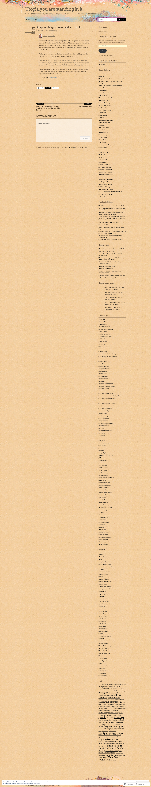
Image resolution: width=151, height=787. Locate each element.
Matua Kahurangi (103, 100)
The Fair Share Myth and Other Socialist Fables (112, 206)
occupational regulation (105, 564)
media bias (118, 724)
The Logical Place (104, 127)
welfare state (122, 755)
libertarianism (102, 529)
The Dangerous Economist (106, 120)
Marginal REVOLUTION (106, 189)
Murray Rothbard (103, 557)
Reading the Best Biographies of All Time (110, 85)
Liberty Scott (102, 140)
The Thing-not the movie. (106, 268)
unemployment (103, 661)
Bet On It (101, 157)
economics (101, 381)
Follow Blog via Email (107, 36)
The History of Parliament (106, 174)
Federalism (102, 435)
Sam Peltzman (102, 626)
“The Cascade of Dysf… (111, 292)
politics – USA (103, 584)
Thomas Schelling (104, 648)
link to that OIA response (74, 47)
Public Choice (102, 596)
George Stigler (103, 453)
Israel (122, 720)
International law (103, 495)
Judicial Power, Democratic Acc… (114, 288)
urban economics (103, 666)
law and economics (104, 522)
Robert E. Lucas (103, 616)
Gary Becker (102, 445)
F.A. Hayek (102, 433)
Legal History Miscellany (106, 179)
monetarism (102, 549)
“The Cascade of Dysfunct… (113, 293)
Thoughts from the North (105, 79)
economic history (103, 379)
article (65, 41)
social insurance (113, 741)
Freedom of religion (111, 715)
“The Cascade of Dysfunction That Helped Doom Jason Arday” (110, 262)
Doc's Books (102, 130)
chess (100, 349)
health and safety (103, 473)
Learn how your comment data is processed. (74, 147)
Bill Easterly (102, 339)
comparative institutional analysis (108, 354)
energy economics (104, 418)
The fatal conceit (112, 745)
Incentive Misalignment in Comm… (114, 303)
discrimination (103, 371)
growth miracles (103, 470)
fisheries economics (104, 443)
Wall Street (102, 668)
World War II (105, 759)
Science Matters (103, 147)
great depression (103, 463)
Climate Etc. (102, 125)
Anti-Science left (114, 689)
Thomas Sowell (103, 651)
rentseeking (102, 606)
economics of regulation (105, 408)
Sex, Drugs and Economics (106, 182)
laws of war (102, 524)
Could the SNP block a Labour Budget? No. (111, 240)
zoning (114, 760)
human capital (102, 480)
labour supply (102, 520)
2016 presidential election (106, 685)
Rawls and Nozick (104, 601)
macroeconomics (103, 534)
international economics (105, 492)
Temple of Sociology (104, 103)
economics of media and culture (107, 403)
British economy (120, 691)
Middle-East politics (105, 726)
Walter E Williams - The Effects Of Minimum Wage (111, 228)
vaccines (118, 753)
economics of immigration (111, 706)
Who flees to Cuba (104, 225)
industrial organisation (105, 485)
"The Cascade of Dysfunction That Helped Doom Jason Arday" (110, 236)
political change (103, 574)
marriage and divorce (111, 724)
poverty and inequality (105, 589)
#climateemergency (85, 105)
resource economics (104, 609)
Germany (104, 720)
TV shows (101, 656)
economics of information (106, 393)
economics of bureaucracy (106, 383)
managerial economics (105, 537)
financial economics (104, 438)
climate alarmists (114, 697)
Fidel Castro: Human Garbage (107, 251)
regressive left (107, 739)
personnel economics (104, 572)
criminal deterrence (115, 704)
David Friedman (103, 364)
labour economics (103, 517)
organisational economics (106, 567)
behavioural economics (105, 336)
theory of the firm (103, 643)
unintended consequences (107, 753)
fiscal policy (102, 440)
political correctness (111, 733)
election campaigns (104, 416)
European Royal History (105, 184)
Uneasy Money (103, 135)
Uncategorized (103, 658)
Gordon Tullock (103, 460)
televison (101, 641)
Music (100, 559)
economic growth (103, 376)
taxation (101, 633)
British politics (104, 692)
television (101, 638)
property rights (103, 594)
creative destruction (111, 701)
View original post (43, 77)
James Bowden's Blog (105, 145)
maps (104, 724)
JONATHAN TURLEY (105, 167)
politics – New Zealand (105, 581)
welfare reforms (103, 675)
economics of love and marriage (107, 398)
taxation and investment (112, 743)
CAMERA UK (103, 108)
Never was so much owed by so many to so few (112, 275)
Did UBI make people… (111, 297)
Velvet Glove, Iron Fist (105, 105)
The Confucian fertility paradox (107, 266)
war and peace (102, 671)
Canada (112, 693)
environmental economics (106, 423)
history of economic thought (106, 478)
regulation (101, 604)
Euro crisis (101, 428)
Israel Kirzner (102, 497)
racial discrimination (107, 734)
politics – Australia (104, 579)
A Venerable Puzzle (104, 152)
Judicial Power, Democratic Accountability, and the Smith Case (112, 209)
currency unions (103, 361)
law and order (113, 722)
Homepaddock (103, 115)
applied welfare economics (106, 329)
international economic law (106, 490)
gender (100, 448)
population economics (105, 586)
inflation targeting (104, 487)
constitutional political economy (108, 356)
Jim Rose (40, 30)
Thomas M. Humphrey (105, 646)
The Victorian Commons (105, 172)
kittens (100, 515)
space (105, 743)
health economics (103, 475)
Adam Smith (102, 319)
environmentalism (104, 425)
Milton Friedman (103, 544)
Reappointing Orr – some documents (58, 27)
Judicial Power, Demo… (111, 287)
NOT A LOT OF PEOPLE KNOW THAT (110, 192)
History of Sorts (103, 160)
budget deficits (103, 341)
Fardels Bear (102, 88)
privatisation (102, 591)
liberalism (101, 527)
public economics (103, 599)
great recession (103, 465)
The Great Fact (111, 750)
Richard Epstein (103, 611)
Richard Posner (103, 614)
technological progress (105, 636)
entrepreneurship (103, 421)
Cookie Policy (36, 783)
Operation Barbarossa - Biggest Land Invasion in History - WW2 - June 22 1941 (112, 232)
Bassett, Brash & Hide (105, 93)
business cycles (103, 344)
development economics (105, 369)
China (113, 695)
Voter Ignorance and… (110, 307)
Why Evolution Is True (105, 110)
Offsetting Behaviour (104, 165)
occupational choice (104, 562)
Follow (103, 51)
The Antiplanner (103, 155)
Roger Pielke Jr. (103, 162)
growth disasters (103, 468)
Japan (100, 722)
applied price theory (51, 30)
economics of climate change (107, 386)
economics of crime (104, 388)
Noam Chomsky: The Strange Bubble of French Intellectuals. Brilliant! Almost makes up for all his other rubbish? (112, 218)
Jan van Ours (102, 505)
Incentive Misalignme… (111, 302)
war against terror (112, 755)
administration (103, 322)
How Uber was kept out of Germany (109, 222)
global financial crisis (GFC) (106, 455)
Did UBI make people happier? (107, 278)
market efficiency (103, 539)
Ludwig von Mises (104, 532)
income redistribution (105, 482)
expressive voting (112, 712)
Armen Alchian (103, 331)
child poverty (107, 695)
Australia (113, 691)
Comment (85, 138)
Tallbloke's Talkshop (104, 187)
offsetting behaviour (110, 729)
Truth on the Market (104, 95)
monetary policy (118, 726)
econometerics (103, 373)
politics (101, 577)
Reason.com (102, 74)
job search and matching (105, 507)
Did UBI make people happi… (114, 298)
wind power (103, 757)
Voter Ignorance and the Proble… (113, 308)
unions (100, 663)
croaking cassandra (49, 36)
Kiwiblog (101, 117)
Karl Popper (102, 512)
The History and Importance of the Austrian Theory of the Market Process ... (111, 213)
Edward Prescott (103, 413)
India (119, 720)
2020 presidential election (120, 684)
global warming (103, 458)
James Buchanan (103, 500)
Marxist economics (104, 542)
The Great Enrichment (111, 747)
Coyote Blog (102, 76)
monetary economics (104, 552)
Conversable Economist (105, 169)
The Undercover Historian (106, 98)
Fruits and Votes (103, 197)
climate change (103, 351)
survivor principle (103, 631)
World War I (113, 757)
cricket (100, 359)
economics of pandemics (113, 708)
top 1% (119, 751)
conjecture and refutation (107, 699)
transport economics (104, 653)
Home (28, 19)
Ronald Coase (102, 619)
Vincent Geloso (103, 90)
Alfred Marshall (103, 324)
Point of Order (102, 142)
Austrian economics (104, 334)
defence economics (104, 366)
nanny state (101, 729)
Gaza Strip (109, 717)
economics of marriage (105, 401)
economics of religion (105, 411)
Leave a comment (32, 34)
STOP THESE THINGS (105, 194)
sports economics (103, 629)
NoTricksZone (102, 112)
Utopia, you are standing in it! (54, 9)
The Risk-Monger (103, 132)
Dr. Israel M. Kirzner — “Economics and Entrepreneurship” (110, 272)
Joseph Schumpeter (104, 510)
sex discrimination (108, 740)
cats (100, 346)
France (104, 715)
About (34, 19)
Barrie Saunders (103, 137)
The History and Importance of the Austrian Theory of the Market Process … (111, 258)
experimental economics (105, 430)
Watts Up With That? (104, 122)
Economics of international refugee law (109, 396)
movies (101, 554)
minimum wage (103, 547)
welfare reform (102, 673)
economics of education (105, 391)
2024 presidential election (107, 687)
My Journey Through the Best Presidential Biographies (110, 82)
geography (101, 450)
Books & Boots (103, 177)
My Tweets (102, 64)
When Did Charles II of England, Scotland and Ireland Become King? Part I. (48, 107)
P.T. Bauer (101, 569)
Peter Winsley (102, 150)
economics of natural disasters (107, 406)
